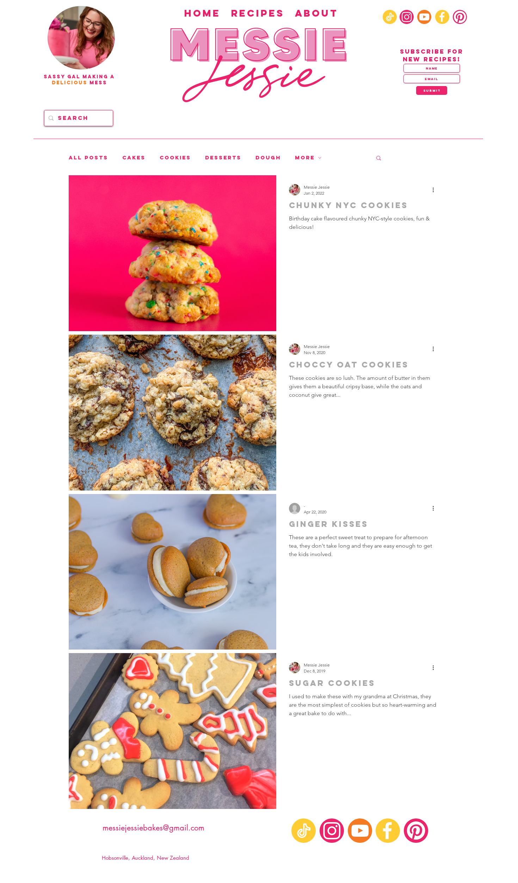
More (305, 157)
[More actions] (435, 189)
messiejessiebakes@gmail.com (153, 828)
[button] (378, 158)
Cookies (175, 157)
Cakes (134, 157)
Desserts (223, 157)
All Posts (88, 157)
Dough (268, 157)
